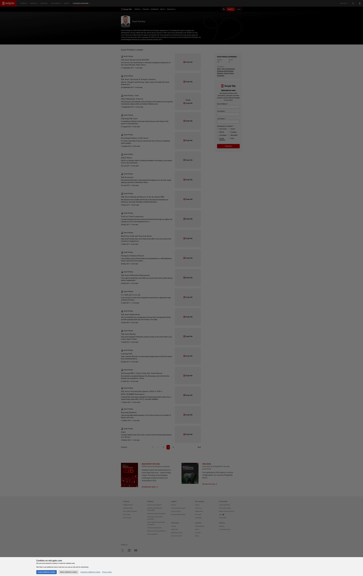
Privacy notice (107, 572)
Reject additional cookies (68, 572)
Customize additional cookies (90, 572)
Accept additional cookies (46, 572)
